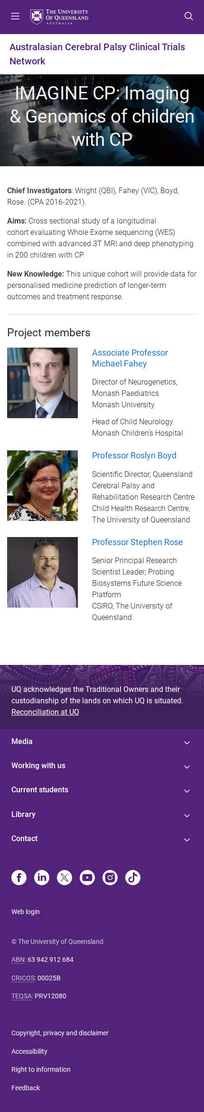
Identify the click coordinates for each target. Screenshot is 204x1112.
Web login (25, 911)
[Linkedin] (41, 878)
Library (23, 814)
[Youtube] (87, 878)
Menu (15, 17)
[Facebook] (19, 878)
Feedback (25, 1088)
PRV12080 (50, 996)
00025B (49, 978)
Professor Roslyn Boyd (134, 455)
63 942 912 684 (51, 959)
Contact (24, 838)
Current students (39, 789)
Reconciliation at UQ (45, 712)
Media (22, 741)
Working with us (38, 765)
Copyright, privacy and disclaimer (60, 1033)
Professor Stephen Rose (137, 542)
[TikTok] (132, 878)
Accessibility (29, 1051)
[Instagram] (110, 878)
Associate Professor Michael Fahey (130, 358)
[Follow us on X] (64, 878)
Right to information (41, 1069)
